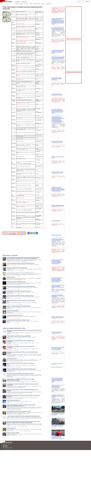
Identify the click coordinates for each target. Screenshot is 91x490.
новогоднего (33, 93)
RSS (11, 447)
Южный (40, 78)
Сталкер (33, 217)
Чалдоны (31, 191)
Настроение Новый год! (20, 40)
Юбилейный (38, 130)
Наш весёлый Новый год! (21, 117)
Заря (37, 128)
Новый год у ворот (21, 23)
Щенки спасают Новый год (22, 161)
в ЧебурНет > (49, 3)
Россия (38, 24)
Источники (26, 3)
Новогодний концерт (26, 19)
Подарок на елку (19, 52)
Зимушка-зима (19, 111)
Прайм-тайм (39, 27)
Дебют (24, 144)
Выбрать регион (5, 446)
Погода (30, 3)
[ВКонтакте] (28, 233)
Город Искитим (12, 233)
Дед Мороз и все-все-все (21, 78)
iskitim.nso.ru (6, 22)
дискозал (37, 42)
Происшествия (36, 3)
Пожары (43, 3)
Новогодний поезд (19, 106)
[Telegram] (34, 233)
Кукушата (20, 19)
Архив (21, 3)
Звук (19, 224)
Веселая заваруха (27, 166)
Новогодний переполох (20, 121)
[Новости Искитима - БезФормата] (6, 1)
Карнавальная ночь (24, 36)
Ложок (22, 135)
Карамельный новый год (20, 63)
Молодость (32, 19)
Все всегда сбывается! (21, 102)
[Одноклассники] (31, 233)
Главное (17, 3)
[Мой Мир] (37, 233)
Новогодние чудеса (20, 30)
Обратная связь (5, 445)
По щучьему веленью (21, 194)
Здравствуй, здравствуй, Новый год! (22, 93)
